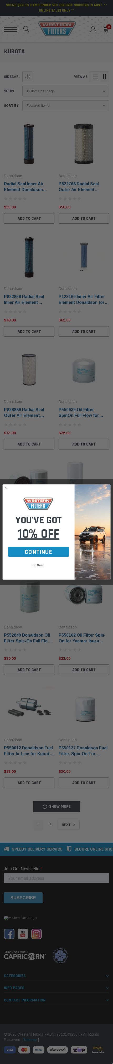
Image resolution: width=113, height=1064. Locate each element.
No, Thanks (38, 565)
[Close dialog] (6, 487)
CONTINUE (38, 552)
